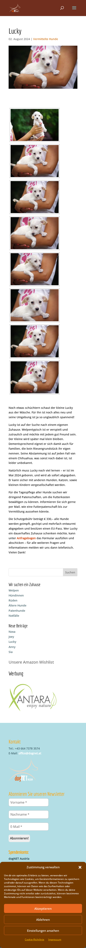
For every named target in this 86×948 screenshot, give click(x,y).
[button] (80, 867)
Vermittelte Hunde (45, 39)
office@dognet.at (30, 753)
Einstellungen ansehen (43, 931)
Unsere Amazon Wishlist (31, 662)
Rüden (13, 600)
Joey (11, 637)
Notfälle (14, 616)
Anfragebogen (26, 538)
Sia (11, 652)
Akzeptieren (43, 909)
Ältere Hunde (17, 605)
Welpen (14, 590)
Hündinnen (16, 595)
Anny (12, 647)
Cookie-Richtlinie (34, 939)
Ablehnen (43, 920)
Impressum (54, 939)
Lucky (12, 642)
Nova (12, 632)
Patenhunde (17, 611)
